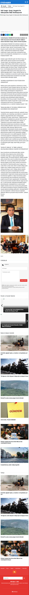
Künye (7, 568)
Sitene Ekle (24, 568)
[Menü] (27, 2)
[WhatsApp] (10, 35)
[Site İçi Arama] (25, 2)
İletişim (12, 568)
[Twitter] (4, 35)
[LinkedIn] (8, 35)
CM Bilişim (16, 591)
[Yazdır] (21, 35)
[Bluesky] (6, 35)
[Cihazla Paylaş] (12, 35)
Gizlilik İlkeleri (17, 568)
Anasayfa (4, 6)
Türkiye (9, 6)
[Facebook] (1, 35)
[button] (23, 35)
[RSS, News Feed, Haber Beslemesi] (14, 572)
